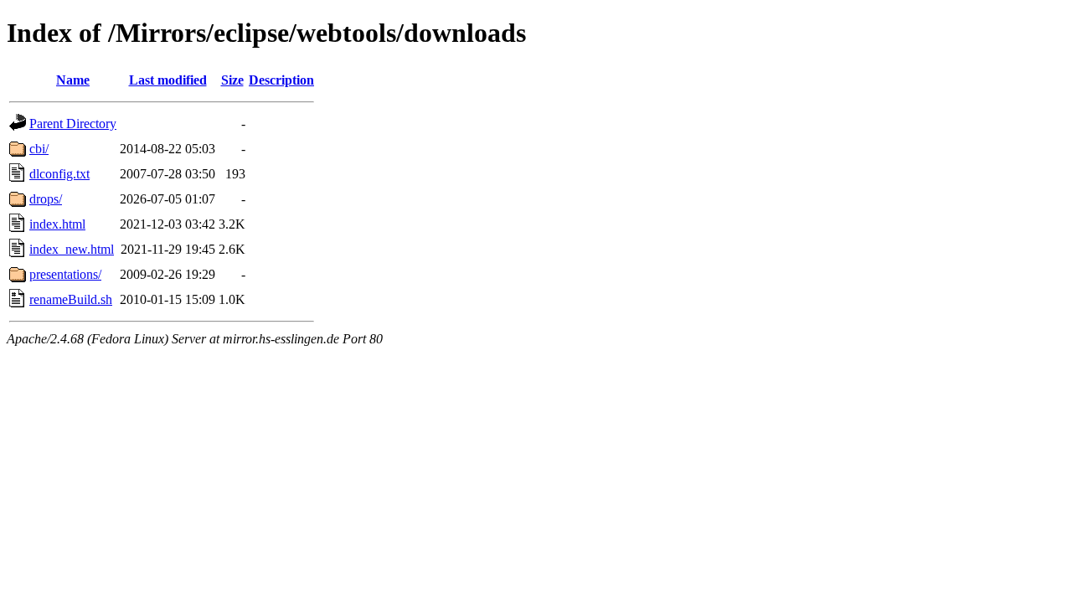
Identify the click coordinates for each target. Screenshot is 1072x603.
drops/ (45, 199)
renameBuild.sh (70, 299)
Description (281, 80)
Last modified (168, 80)
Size (232, 80)
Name (73, 80)
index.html (57, 224)
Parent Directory (72, 123)
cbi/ (39, 149)
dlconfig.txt (59, 174)
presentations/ (65, 274)
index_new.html (71, 249)
